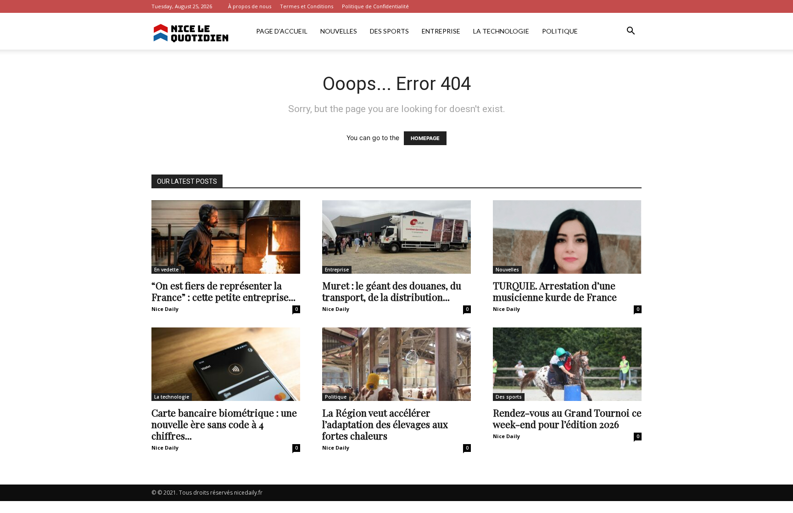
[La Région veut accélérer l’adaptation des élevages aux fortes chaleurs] (396, 364)
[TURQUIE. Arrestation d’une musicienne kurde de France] (567, 237)
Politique (560, 31)
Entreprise (441, 31)
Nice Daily (165, 308)
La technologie (501, 31)
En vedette (166, 269)
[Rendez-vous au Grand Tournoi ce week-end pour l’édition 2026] (567, 364)
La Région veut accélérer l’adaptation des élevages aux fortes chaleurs (385, 424)
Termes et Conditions (306, 6)
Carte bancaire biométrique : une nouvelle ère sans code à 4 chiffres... (224, 424)
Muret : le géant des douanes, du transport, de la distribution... (391, 291)
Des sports (389, 31)
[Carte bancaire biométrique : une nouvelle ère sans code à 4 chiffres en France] (225, 364)
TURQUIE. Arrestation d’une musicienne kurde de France (555, 291)
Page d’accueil (281, 31)
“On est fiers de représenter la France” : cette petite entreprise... (223, 291)
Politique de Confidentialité (375, 6)
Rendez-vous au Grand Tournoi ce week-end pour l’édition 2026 (567, 418)
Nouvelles (338, 31)
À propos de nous (249, 6)
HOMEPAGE (425, 138)
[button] (631, 32)
